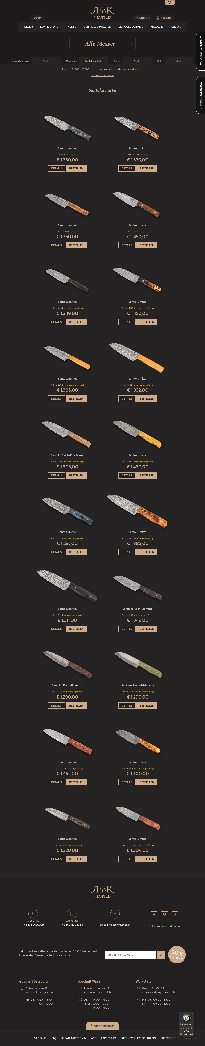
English (37, 18)
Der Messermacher (97, 27)
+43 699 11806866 (72, 922)
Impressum (108, 1038)
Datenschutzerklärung (138, 1038)
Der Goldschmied (130, 27)
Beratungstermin (73, 1038)
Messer (27, 27)
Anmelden (166, 18)
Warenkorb (144, 18)
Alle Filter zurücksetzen (102, 75)
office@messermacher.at (115, 924)
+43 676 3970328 (33, 922)
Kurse (72, 27)
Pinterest (164, 914)
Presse (165, 1038)
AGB (93, 1038)
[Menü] (192, 1014)
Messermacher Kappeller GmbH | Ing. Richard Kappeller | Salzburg (102, 13)
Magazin (157, 27)
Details (56, 168)
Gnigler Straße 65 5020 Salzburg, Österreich (158, 990)
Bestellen (76, 168)
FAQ (53, 1038)
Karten (98, 1026)
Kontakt (176, 27)
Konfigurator (50, 27)
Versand (40, 1038)
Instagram (175, 914)
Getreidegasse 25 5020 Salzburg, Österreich (42, 990)
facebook (154, 914)
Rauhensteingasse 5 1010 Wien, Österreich (97, 990)
